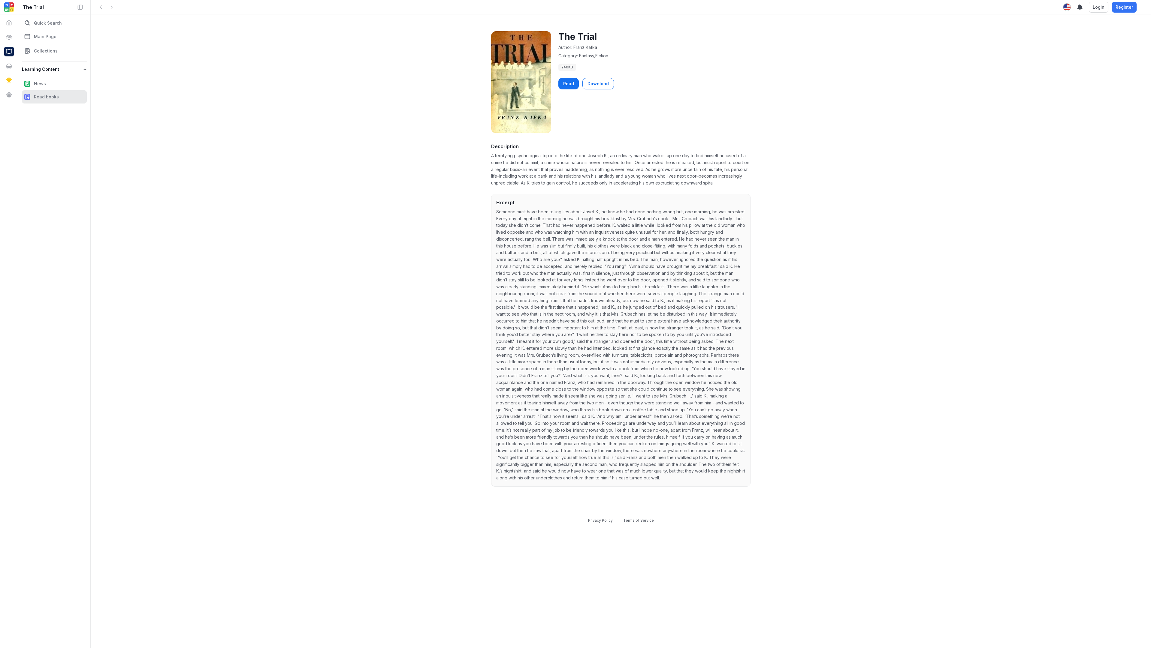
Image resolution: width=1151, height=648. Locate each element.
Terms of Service (638, 520)
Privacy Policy (600, 520)
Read (568, 83)
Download (598, 83)
